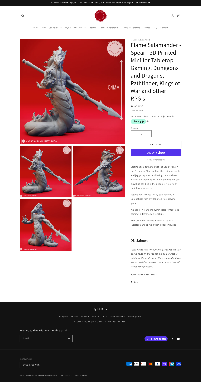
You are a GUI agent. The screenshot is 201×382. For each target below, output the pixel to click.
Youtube (85, 316)
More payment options (156, 160)
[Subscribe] (69, 338)
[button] (23, 16)
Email (104, 316)
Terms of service (81, 375)
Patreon (74, 316)
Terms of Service (117, 316)
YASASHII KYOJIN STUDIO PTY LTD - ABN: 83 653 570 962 (100, 321)
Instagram (63, 316)
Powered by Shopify (50, 375)
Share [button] (136, 282)
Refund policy (134, 316)
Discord (95, 316)
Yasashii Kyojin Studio (34, 375)
